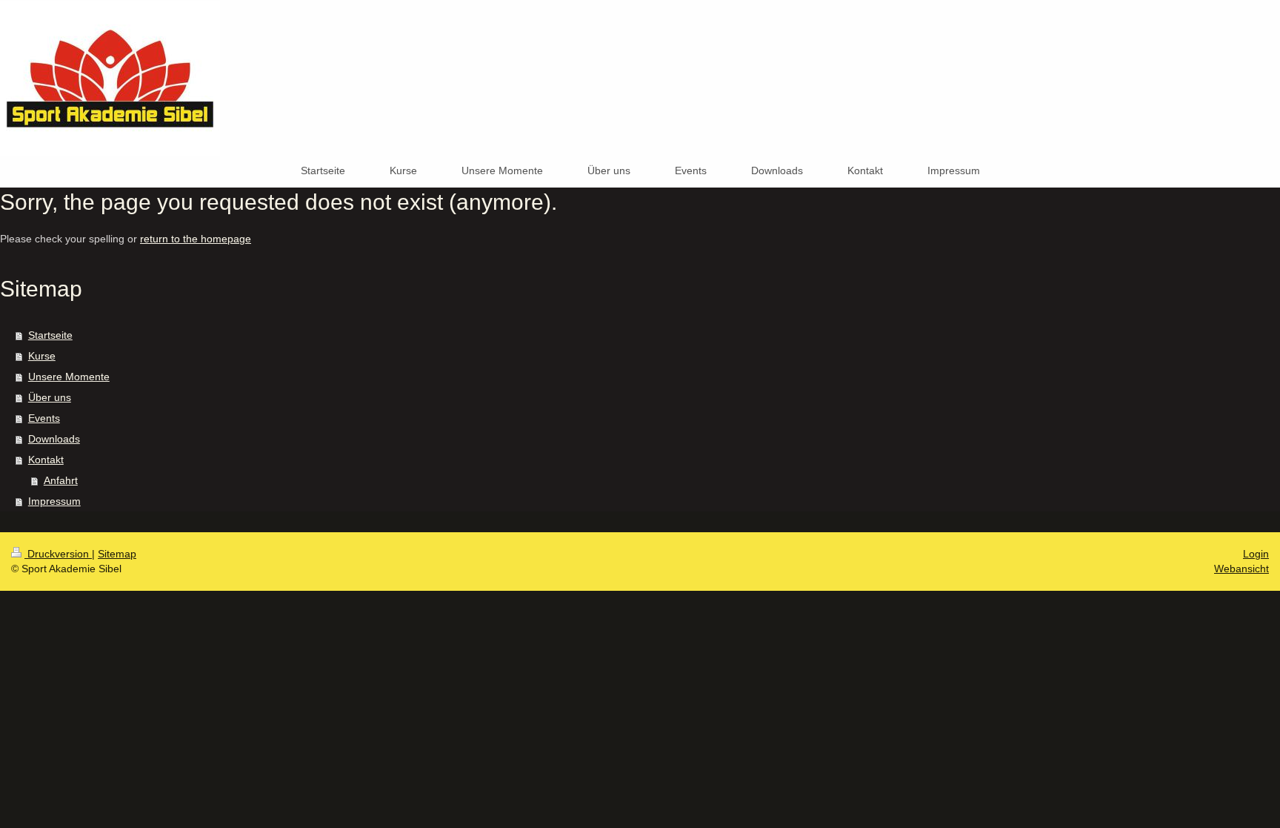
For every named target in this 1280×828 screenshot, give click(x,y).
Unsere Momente (69, 376)
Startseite (50, 335)
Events (44, 418)
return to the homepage (195, 239)
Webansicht (1241, 568)
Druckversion (58, 554)
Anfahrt (61, 480)
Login (1256, 554)
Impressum (54, 501)
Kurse (42, 356)
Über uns (49, 397)
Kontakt (46, 460)
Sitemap (117, 554)
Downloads (54, 439)
